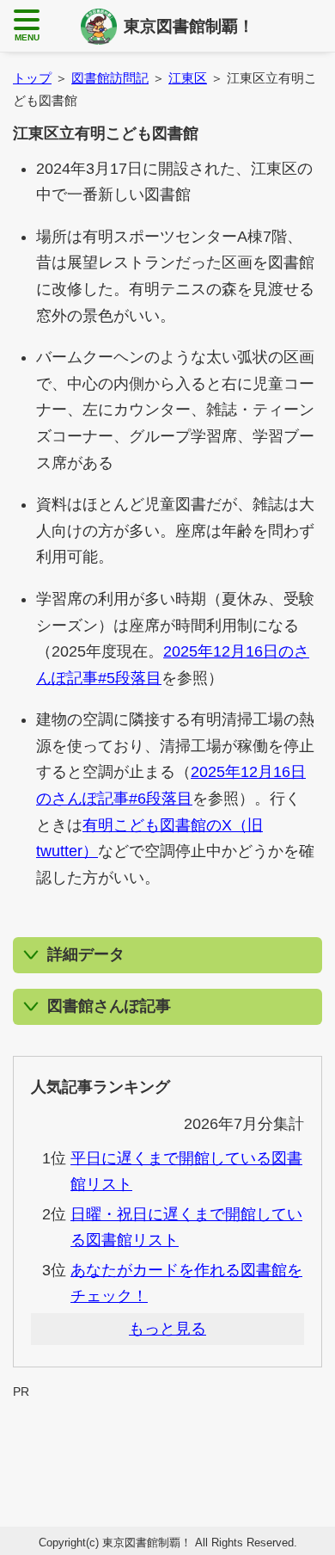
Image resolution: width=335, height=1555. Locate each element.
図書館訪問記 (110, 78)
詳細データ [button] (86, 954)
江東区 (187, 78)
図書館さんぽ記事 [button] (109, 1006)
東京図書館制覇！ (189, 26)
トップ (32, 78)
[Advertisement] (167, 1441)
